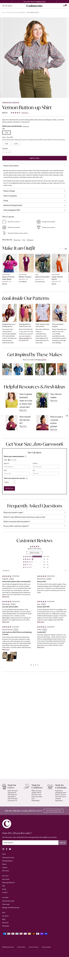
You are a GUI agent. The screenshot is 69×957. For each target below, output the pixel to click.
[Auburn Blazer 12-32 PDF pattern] (9, 263)
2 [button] (33, 665)
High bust (6, 463)
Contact (4, 892)
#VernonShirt (42, 359)
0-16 (6, 144)
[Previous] (12, 1)
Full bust (35, 463)
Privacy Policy (21, 947)
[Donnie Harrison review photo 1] (9, 656)
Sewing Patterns (7, 861)
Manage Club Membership (10, 907)
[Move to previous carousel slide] (61, 248)
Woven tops (17, 240)
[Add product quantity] (9, 152)
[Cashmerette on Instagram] (3, 849)
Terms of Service (33, 947)
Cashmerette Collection (10, 102)
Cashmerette (10, 947)
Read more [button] (5, 596)
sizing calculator (24, 338)
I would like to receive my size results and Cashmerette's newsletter (23, 88)
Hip (34, 470)
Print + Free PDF (7, 137)
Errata (4, 889)
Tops (23, 240)
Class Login (6, 904)
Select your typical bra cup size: (14, 478)
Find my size (26, 126)
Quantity (5, 148)
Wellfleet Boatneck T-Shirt (12, 772)
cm (15, 460)
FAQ (3, 886)
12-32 (16, 144)
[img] (6, 576)
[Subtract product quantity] (4, 152)
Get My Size (9, 488)
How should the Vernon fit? (24, 419)
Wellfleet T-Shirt (40, 1)
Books (4, 864)
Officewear (30, 240)
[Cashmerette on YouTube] (10, 849)
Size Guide (5, 879)
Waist (5, 470)
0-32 (6, 132)
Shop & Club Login (8, 901)
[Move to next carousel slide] (65, 249)
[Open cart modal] (64, 6)
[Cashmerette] (34, 6)
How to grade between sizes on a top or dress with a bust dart (25, 400)
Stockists (5, 922)
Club (36, 274)
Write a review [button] (34, 552)
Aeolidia (48, 947)
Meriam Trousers (25, 277)
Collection (6, 274)
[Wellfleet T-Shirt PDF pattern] (34, 727)
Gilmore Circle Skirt (42, 277)
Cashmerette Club (8, 857)
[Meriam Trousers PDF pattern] (26, 263)
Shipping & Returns (8, 882)
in (10, 460)
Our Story (5, 916)
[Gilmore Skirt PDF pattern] (42, 263)
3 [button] (35, 665)
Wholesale (5, 926)
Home (3, 12)
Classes (4, 867)
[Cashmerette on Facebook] (7, 849)
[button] (27, 556)
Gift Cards (5, 870)
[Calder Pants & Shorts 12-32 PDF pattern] (59, 263)
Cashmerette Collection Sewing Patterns (16, 12)
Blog (3, 919)
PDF (3, 129)
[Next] (57, 1)
